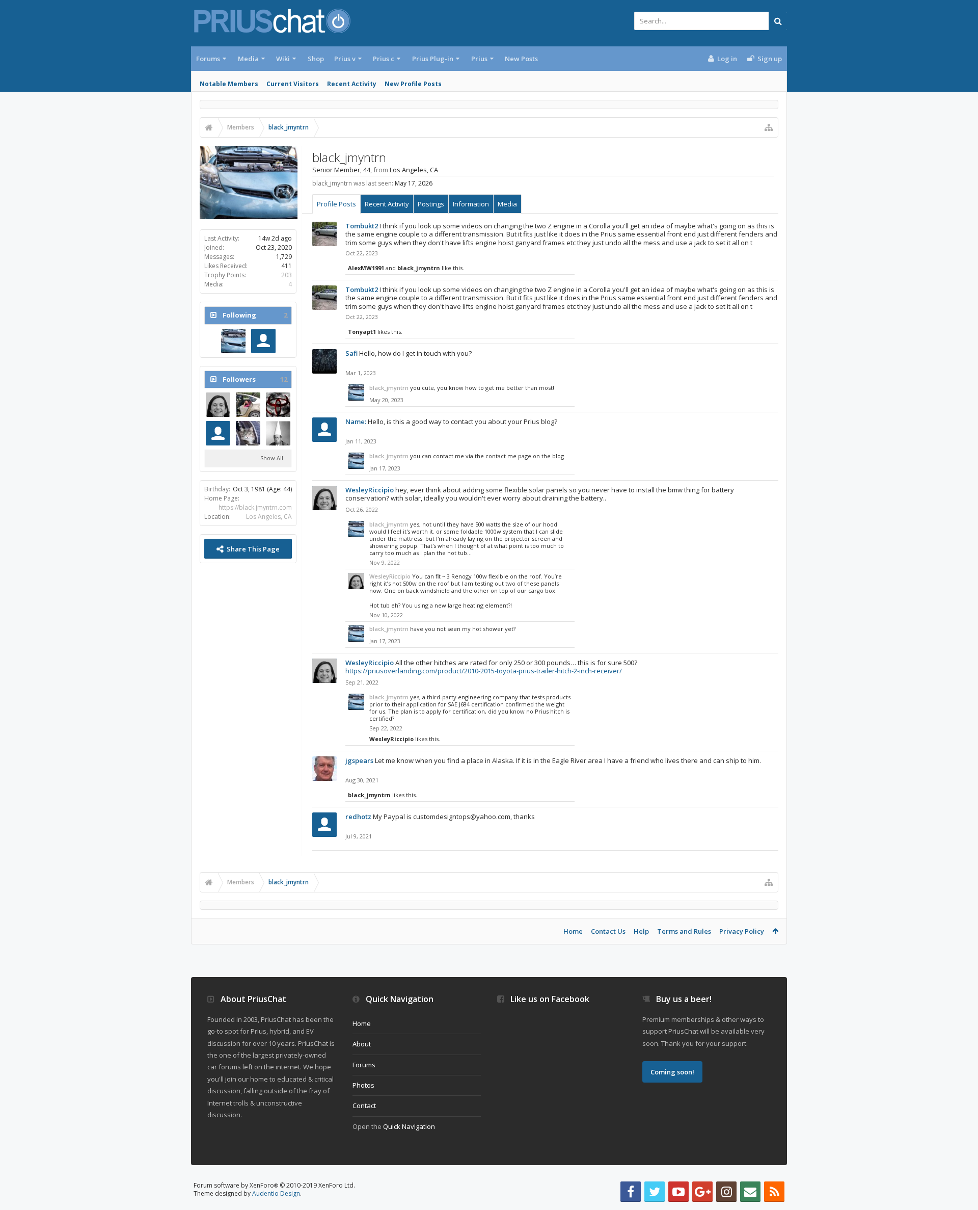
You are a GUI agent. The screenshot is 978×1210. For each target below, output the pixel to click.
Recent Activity (351, 84)
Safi (351, 353)
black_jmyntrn (418, 268)
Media (248, 58)
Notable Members (229, 84)
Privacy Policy (741, 931)
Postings (431, 203)
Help (641, 931)
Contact (364, 1105)
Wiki (283, 58)
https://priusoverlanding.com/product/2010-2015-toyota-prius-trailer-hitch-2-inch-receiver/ (483, 670)
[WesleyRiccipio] (218, 404)
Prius (479, 58)
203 (286, 275)
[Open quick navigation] (768, 127)
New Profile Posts (413, 84)
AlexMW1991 (366, 268)
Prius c (383, 58)
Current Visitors (292, 84)
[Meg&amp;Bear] (248, 433)
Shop (316, 58)
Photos (363, 1085)
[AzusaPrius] (278, 404)
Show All (271, 458)
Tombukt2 (361, 225)
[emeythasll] (218, 433)
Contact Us (608, 931)
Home (573, 931)
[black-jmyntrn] (233, 341)
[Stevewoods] (278, 433)
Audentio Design (276, 1193)
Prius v (345, 58)
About (361, 1043)
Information (471, 203)
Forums (208, 58)
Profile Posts (336, 203)
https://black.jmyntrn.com (255, 507)
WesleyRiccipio (369, 489)
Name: (355, 421)
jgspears (359, 760)
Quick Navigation (409, 1126)
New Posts (521, 58)
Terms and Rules (684, 931)
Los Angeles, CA (269, 516)
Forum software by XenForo (274, 1185)
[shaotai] (263, 341)
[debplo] (248, 404)
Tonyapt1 (362, 331)
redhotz (358, 816)
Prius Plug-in (432, 58)
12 (283, 379)
